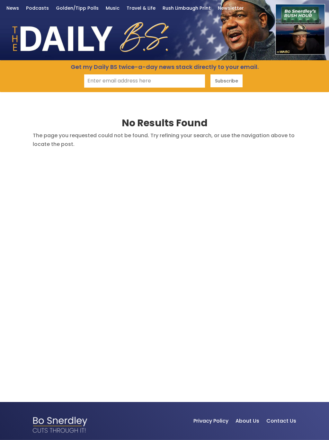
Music (113, 8)
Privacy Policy (210, 421)
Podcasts (37, 8)
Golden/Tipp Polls (77, 8)
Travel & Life (141, 8)
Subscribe (226, 81)
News (12, 8)
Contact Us (281, 421)
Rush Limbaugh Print (187, 8)
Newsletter (231, 8)
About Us (247, 421)
